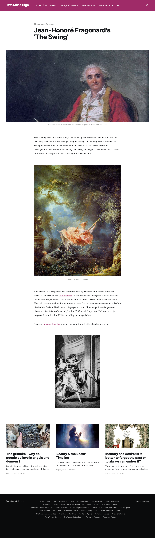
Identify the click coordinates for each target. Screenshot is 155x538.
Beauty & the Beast (112, 501)
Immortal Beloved (62, 508)
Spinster (119, 511)
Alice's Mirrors (88, 5)
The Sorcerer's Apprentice (46, 514)
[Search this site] (147, 5)
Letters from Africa (110, 508)
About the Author (109, 517)
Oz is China (57, 511)
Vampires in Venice (102, 514)
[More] (118, 5)
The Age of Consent (68, 5)
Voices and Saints (118, 514)
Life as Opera (125, 508)
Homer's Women (93, 504)
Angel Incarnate (106, 5)
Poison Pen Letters (71, 511)
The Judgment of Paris (80, 508)
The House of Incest (110, 504)
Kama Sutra (96, 508)
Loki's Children (44, 511)
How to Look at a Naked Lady (42, 508)
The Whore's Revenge (44, 24)
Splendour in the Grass (67, 514)
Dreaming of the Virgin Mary (54, 504)
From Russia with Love (75, 504)
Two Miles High (17, 5)
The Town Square (85, 514)
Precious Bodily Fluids (89, 511)
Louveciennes (65, 295)
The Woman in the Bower (73, 517)
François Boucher (51, 324)
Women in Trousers (93, 517)
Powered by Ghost (142, 501)
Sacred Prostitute (106, 511)
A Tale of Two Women (46, 5)
